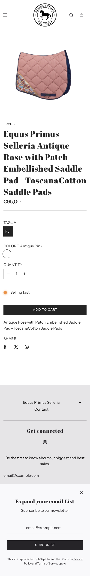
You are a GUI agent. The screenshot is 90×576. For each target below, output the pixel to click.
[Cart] (81, 15)
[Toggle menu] (80, 402)
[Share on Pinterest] (27, 347)
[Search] (71, 15)
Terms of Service (47, 563)
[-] (8, 274)
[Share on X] (16, 347)
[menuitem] (45, 402)
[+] (24, 274)
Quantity (12, 264)
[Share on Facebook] (5, 347)
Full (8, 231)
